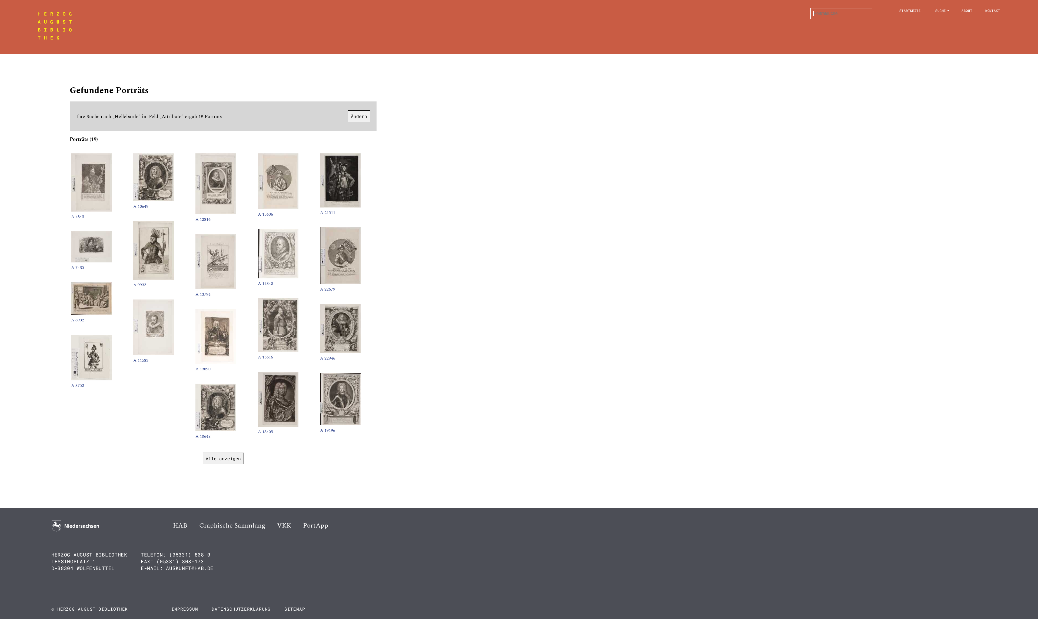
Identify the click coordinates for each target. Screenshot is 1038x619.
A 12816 (203, 219)
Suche (940, 10)
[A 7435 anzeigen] (91, 261)
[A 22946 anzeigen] (340, 351)
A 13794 (203, 294)
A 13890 (203, 369)
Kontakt (992, 10)
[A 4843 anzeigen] (91, 210)
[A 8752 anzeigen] (91, 379)
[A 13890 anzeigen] (215, 362)
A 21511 (327, 212)
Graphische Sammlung (232, 526)
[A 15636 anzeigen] (278, 208)
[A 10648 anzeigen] (215, 430)
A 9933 (139, 285)
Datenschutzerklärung (241, 609)
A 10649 (140, 206)
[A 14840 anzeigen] (278, 277)
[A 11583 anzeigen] (153, 354)
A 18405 (265, 432)
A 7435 (77, 267)
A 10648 (203, 436)
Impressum (184, 609)
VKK (284, 526)
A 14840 (265, 283)
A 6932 (77, 320)
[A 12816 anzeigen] (215, 213)
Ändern (359, 116)
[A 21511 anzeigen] (340, 206)
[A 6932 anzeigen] (91, 313)
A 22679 (327, 289)
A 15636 (265, 214)
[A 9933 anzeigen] (153, 278)
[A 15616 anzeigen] (278, 350)
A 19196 (327, 430)
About (967, 10)
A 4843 (77, 216)
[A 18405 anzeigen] (278, 425)
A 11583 (140, 360)
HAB (180, 526)
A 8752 (77, 385)
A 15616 (265, 357)
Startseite (910, 10)
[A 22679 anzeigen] (340, 282)
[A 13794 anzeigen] (215, 288)
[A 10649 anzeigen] (153, 200)
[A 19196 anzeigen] (340, 424)
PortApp (315, 526)
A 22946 (327, 358)
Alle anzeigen (223, 458)
